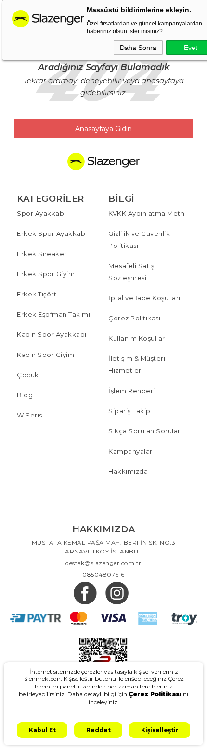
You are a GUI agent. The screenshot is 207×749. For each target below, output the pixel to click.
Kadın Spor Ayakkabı (52, 334)
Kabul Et (42, 730)
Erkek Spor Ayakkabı (52, 233)
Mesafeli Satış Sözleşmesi (131, 272)
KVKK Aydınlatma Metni (147, 213)
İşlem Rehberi (131, 390)
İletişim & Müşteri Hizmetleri (136, 364)
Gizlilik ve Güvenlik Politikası (139, 239)
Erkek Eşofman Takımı (53, 314)
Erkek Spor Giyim (46, 274)
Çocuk (28, 375)
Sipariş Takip (129, 411)
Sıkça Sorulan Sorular (144, 431)
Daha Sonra (138, 47)
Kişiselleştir (160, 730)
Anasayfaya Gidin (103, 128)
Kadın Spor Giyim (45, 354)
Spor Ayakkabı (41, 213)
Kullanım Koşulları (137, 338)
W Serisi (30, 415)
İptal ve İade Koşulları (144, 298)
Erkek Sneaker (42, 254)
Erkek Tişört (36, 294)
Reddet (98, 730)
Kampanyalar (130, 451)
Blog (25, 395)
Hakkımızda (128, 471)
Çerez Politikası (134, 318)
